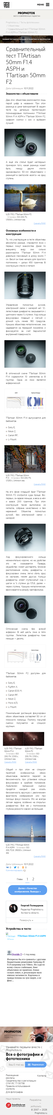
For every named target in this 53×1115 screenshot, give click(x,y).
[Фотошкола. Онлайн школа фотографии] (16, 1105)
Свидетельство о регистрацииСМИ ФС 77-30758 (21, 1082)
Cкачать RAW (40, 223)
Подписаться (38, 1064)
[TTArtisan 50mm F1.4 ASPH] (10, 935)
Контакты (41, 1076)
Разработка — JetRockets (35, 1103)
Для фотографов (14, 1092)
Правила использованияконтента (18, 1087)
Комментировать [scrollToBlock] (14, 870)
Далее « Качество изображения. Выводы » (28, 890)
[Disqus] (26, 986)
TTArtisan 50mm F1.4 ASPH (32, 936)
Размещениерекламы (12, 1076)
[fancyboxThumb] (25, 142)
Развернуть (25, 920)
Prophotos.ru (41, 1113)
